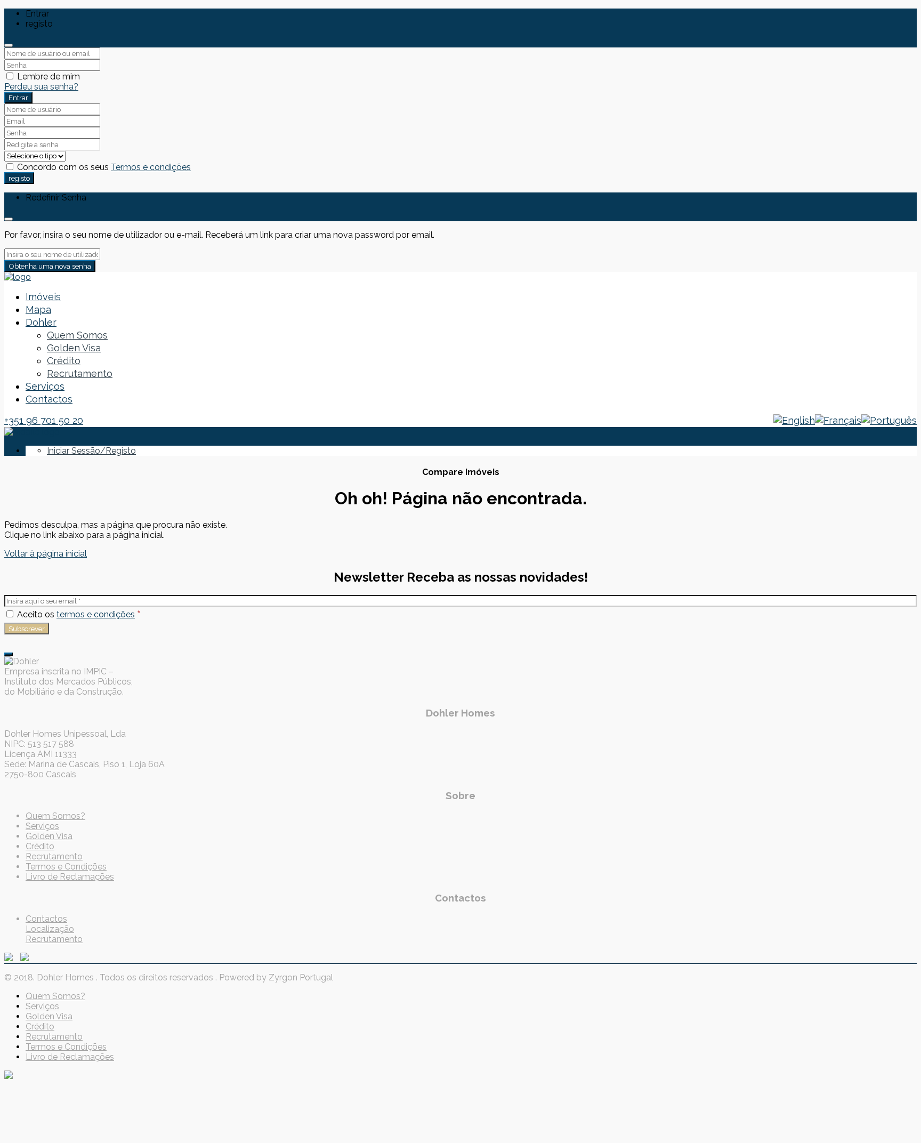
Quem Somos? (55, 816)
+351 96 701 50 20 (43, 420)
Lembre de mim (47, 76)
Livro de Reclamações (70, 877)
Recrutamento (79, 373)
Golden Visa (74, 347)
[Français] (838, 420)
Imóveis (43, 296)
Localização (50, 929)
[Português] (889, 420)
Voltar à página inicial (45, 554)
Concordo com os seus (103, 167)
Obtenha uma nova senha (50, 266)
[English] (794, 420)
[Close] (8, 45)
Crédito (63, 360)
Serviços (45, 386)
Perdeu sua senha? (41, 87)
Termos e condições (151, 167)
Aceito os (78, 614)
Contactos (49, 399)
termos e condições (95, 614)
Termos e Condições (66, 867)
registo (19, 178)
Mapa (38, 309)
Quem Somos (77, 335)
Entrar (18, 97)
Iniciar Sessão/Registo (91, 451)
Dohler (41, 322)
